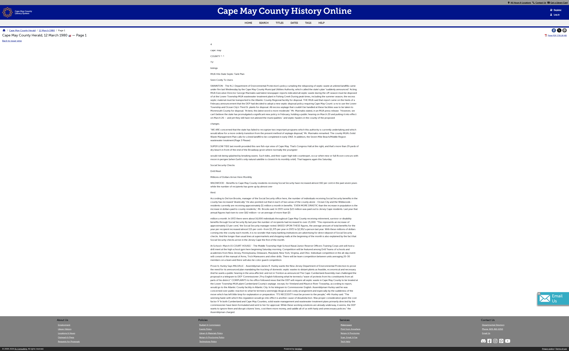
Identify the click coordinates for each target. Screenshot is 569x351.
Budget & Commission (209, 325)
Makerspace (346, 325)
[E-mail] (564, 30)
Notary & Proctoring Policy (211, 337)
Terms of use (561, 349)
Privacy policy (548, 349)
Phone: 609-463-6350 (492, 329)
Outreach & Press (66, 337)
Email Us (486, 333)
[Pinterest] (501, 341)
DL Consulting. (21, 349)
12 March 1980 (47, 30)
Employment (64, 325)
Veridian (298, 349)
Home (248, 22)
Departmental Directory (493, 325)
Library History (64, 329)
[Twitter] (559, 30)
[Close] (539, 293)
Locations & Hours (66, 333)
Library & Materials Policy (211, 333)
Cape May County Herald (22, 30)
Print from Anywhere (350, 329)
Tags (308, 22)
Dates (294, 22)
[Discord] (483, 341)
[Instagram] (495, 341)
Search (264, 22)
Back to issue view (12, 40)
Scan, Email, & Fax (349, 337)
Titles (279, 22)
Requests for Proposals (69, 341)
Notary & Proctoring (350, 333)
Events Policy (205, 329)
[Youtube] (507, 341)
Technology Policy (208, 341)
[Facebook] (554, 30)
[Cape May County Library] (4, 31)
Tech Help (345, 341)
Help (321, 22)
